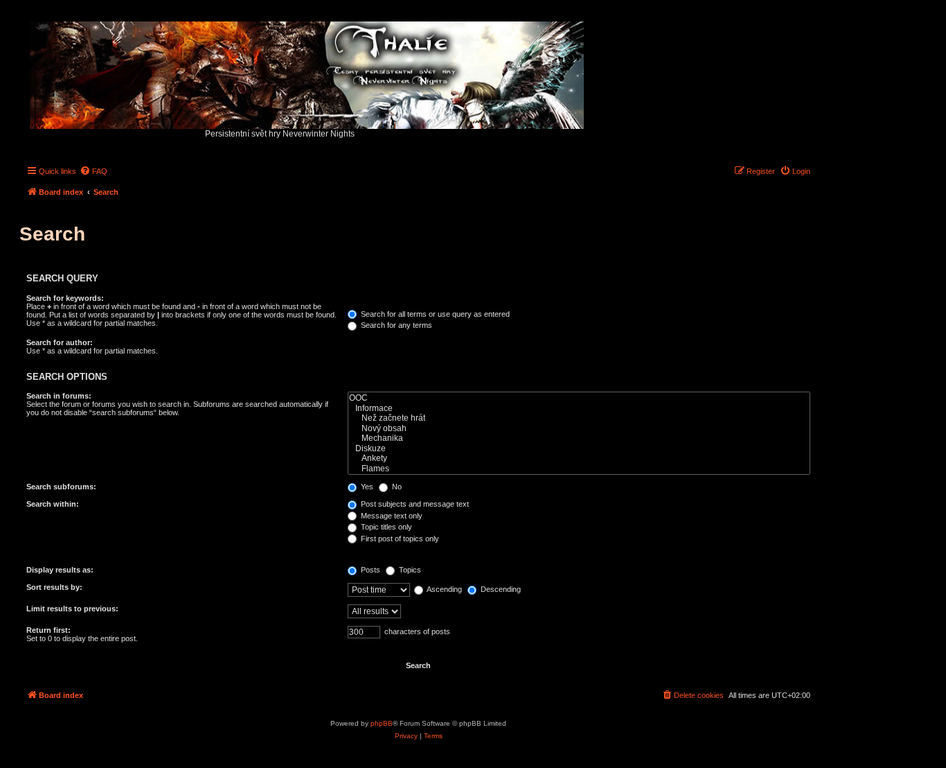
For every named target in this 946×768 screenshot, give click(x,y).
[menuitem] (93, 171)
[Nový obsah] (579, 429)
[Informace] (579, 408)
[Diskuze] (579, 449)
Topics (409, 570)
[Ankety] (579, 458)
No (396, 486)
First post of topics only (399, 538)
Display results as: (59, 570)
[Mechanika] (579, 438)
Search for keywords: (65, 298)
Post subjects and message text (414, 504)
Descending (500, 589)
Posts (369, 570)
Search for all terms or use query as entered (434, 314)
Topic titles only (385, 527)
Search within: (52, 504)
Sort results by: (54, 587)
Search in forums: (58, 396)
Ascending (443, 589)
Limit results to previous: (72, 608)
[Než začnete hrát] (579, 418)
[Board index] (308, 72)
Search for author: (59, 342)
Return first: (48, 630)
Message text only (390, 516)
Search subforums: (61, 486)
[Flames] (579, 469)
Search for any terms (395, 325)
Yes (366, 486)
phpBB (382, 723)
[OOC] (579, 398)
